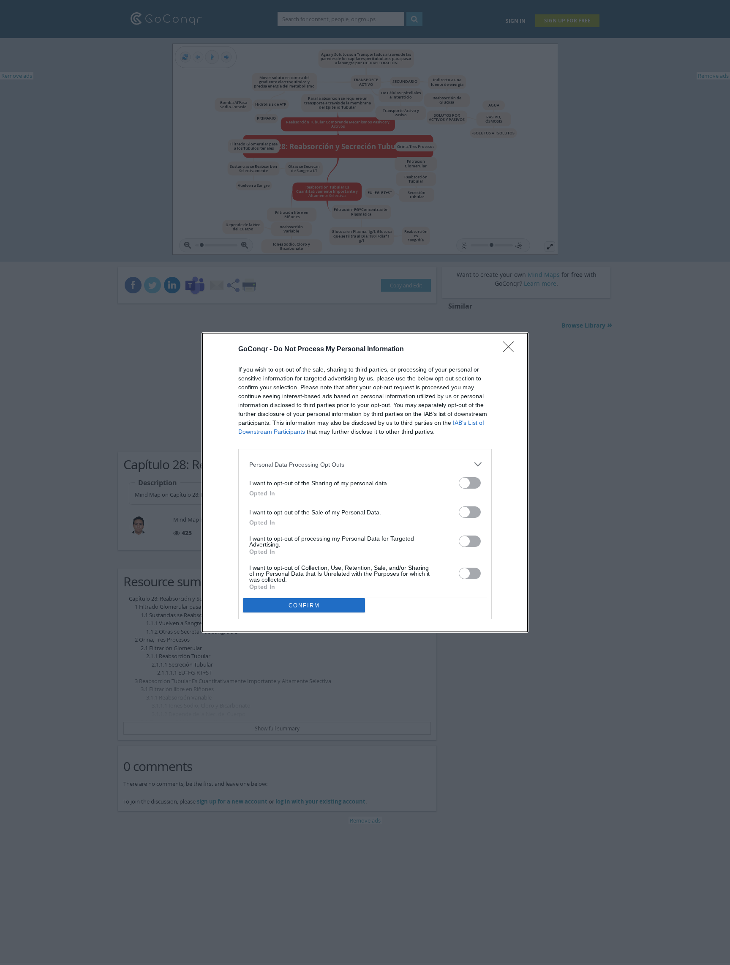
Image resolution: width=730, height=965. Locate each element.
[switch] (470, 483)
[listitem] (365, 464)
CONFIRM (304, 605)
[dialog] (365, 482)
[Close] (511, 350)
